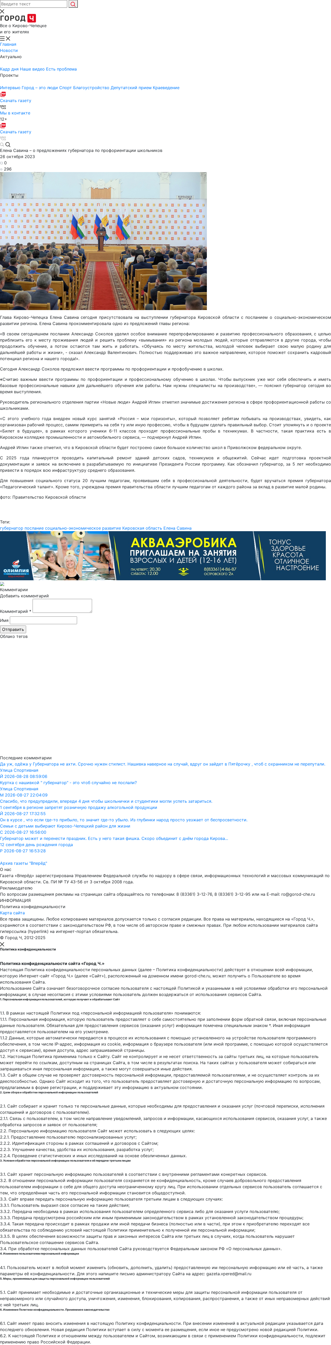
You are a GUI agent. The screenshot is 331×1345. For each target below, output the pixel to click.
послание (34, 528)
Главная (8, 44)
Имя (4, 620)
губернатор (11, 528)
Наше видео (33, 69)
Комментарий (15, 611)
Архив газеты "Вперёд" (23, 863)
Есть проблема (61, 69)
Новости (9, 50)
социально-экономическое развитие (83, 528)
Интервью (11, 87)
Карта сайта (12, 912)
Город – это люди (40, 87)
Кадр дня (10, 69)
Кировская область (142, 528)
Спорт (66, 87)
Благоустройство (92, 87)
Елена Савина (177, 528)
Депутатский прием (132, 87)
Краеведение (166, 87)
